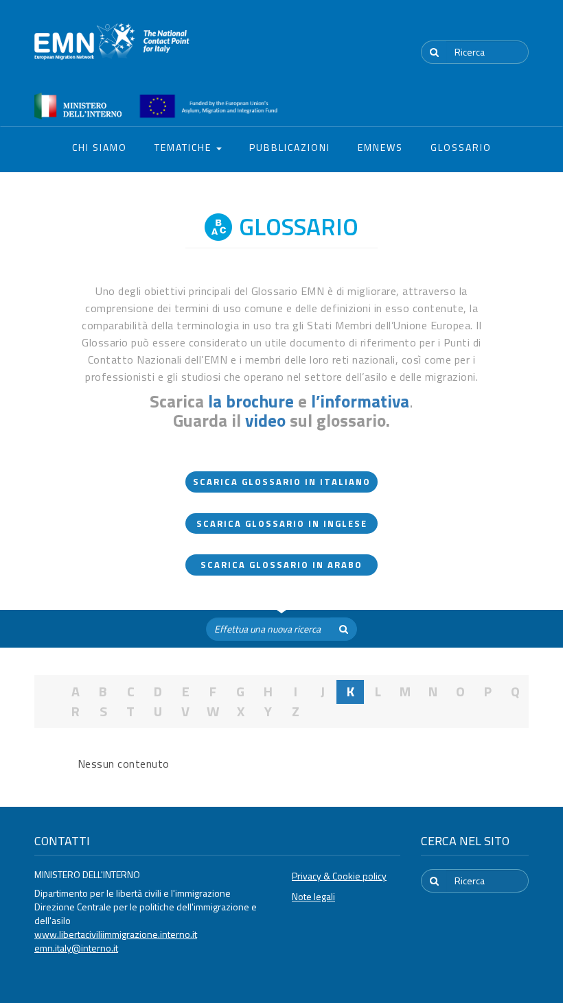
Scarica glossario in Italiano (282, 481)
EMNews (380, 147)
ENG (520, 27)
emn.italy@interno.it (76, 948)
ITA (488, 27)
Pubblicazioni (289, 147)
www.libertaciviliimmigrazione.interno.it (115, 934)
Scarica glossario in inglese (281, 523)
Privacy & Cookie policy (339, 876)
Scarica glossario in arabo (281, 564)
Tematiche (184, 147)
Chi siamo (99, 147)
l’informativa (360, 401)
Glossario (461, 147)
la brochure (251, 401)
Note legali (313, 896)
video (265, 421)
